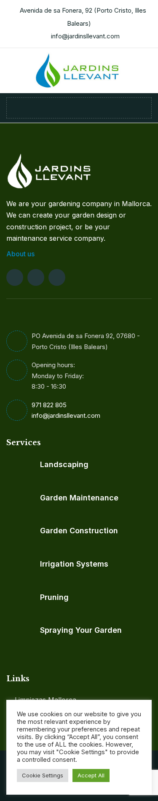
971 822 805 (49, 405)
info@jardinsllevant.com (85, 36)
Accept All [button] (91, 775)
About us (21, 254)
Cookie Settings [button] (42, 775)
